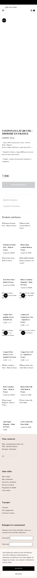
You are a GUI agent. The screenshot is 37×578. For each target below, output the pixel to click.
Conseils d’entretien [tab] (11, 206)
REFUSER (18, 574)
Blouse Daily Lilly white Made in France (26, 389)
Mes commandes (7, 479)
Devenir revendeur (8, 485)
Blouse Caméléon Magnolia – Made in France (26, 282)
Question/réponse (11, 446)
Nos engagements (7, 510)
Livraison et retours (8, 513)
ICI (22, 152)
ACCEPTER (18, 568)
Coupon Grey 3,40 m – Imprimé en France (27, 354)
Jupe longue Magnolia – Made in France (9, 424)
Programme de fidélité (9, 487)
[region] (18, 563)
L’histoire (5, 507)
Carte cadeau (6, 490)
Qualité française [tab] (10, 200)
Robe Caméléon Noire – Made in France (8, 389)
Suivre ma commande (9, 482)
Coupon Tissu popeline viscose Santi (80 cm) (8, 317)
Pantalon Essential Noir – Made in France (9, 247)
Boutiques (13, 449)
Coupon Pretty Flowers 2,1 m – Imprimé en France (9, 354)
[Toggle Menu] (3, 10)
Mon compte (6, 476)
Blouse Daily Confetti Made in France (26, 247)
